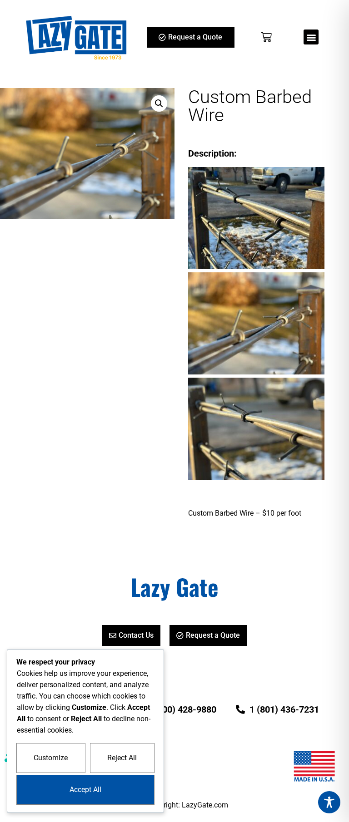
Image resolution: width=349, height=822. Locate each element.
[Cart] (266, 37)
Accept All (85, 789)
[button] (311, 37)
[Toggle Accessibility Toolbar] (329, 802)
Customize (51, 757)
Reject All (122, 757)
